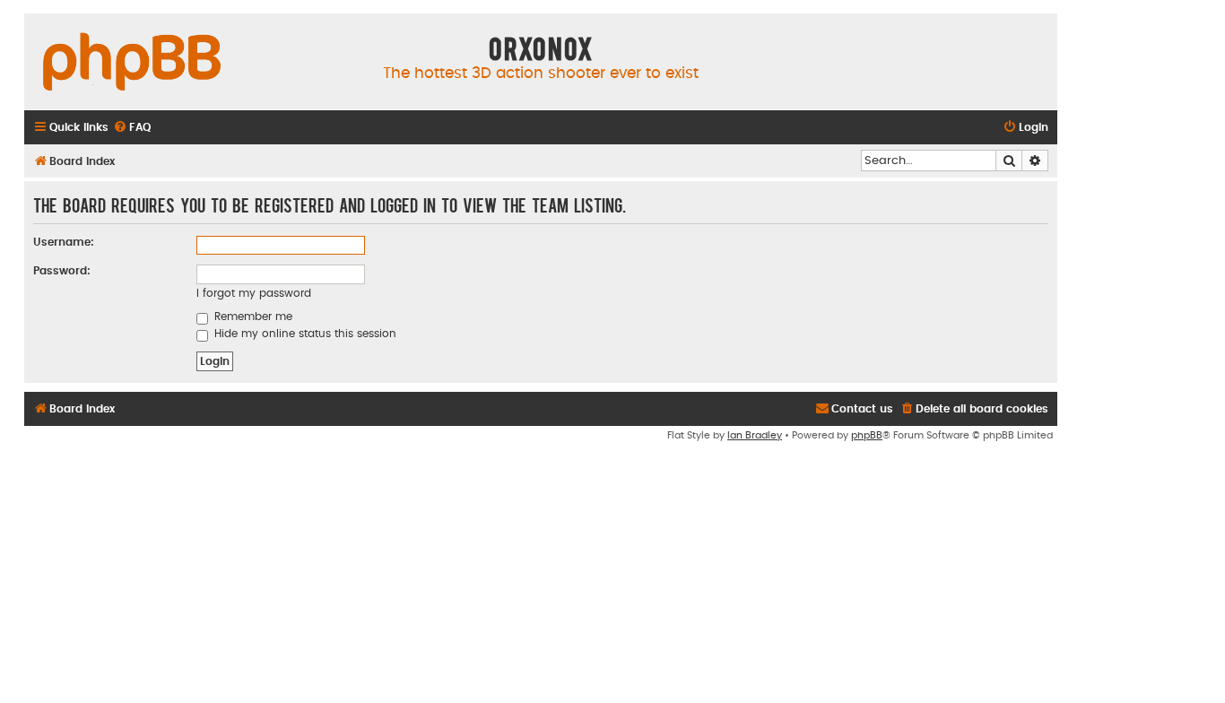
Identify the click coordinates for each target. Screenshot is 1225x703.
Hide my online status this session (303, 333)
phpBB (866, 435)
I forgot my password (253, 293)
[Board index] (132, 63)
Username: (63, 242)
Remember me (251, 316)
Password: (62, 270)
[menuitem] (132, 128)
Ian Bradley (754, 435)
